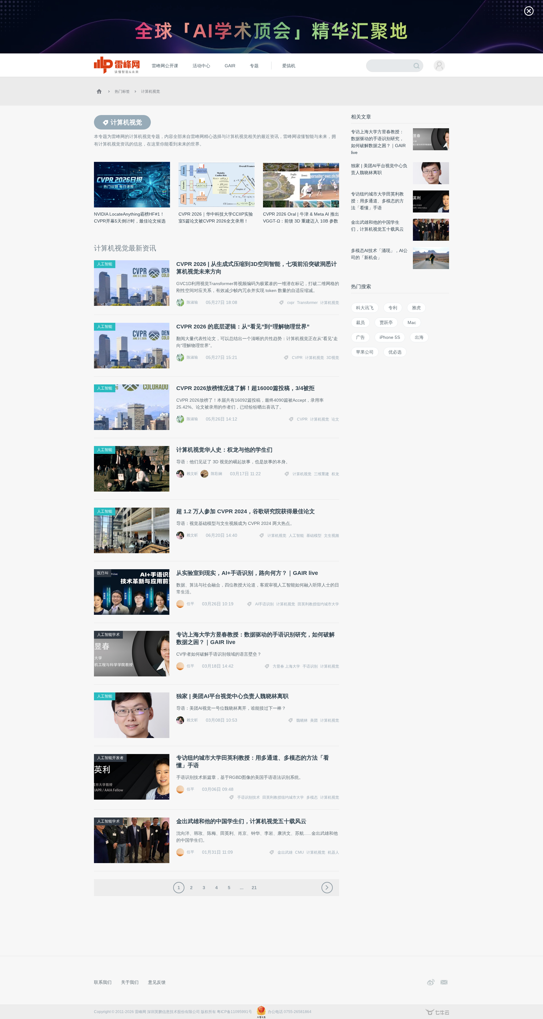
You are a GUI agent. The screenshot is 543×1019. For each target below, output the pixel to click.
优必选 (395, 352)
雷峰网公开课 (165, 65)
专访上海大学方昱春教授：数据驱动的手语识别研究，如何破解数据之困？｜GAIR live (255, 638)
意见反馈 (157, 982)
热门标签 (122, 91)
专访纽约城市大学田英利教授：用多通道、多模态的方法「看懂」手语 (252, 761)
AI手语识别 (264, 604)
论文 (335, 419)
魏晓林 (302, 720)
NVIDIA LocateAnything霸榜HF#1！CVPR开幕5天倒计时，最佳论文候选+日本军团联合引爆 (130, 218)
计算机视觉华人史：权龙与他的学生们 (224, 450)
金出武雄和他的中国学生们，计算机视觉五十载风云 (241, 821)
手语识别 (310, 666)
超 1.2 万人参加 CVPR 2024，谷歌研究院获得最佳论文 (245, 511)
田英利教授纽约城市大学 (318, 604)
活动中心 (201, 65)
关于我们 (130, 982)
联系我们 (103, 982)
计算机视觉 (150, 91)
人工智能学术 (108, 634)
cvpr (290, 302)
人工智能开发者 (110, 758)
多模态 (312, 797)
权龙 (335, 474)
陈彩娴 (216, 473)
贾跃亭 (386, 322)
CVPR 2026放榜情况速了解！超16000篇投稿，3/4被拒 (245, 388)
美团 (314, 720)
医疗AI (102, 573)
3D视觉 (332, 357)
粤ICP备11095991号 (234, 1012)
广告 (360, 337)
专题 (254, 65)
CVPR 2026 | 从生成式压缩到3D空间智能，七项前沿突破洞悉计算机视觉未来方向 (256, 268)
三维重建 (321, 474)
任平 (190, 604)
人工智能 (104, 264)
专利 (392, 307)
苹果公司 (365, 352)
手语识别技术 (248, 797)
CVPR (297, 357)
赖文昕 (192, 473)
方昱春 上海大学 (286, 666)
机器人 (333, 852)
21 (254, 887)
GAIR (230, 65)
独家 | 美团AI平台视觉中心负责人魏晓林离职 (232, 696)
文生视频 (331, 535)
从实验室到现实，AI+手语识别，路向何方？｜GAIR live (247, 573)
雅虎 (416, 307)
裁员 (360, 322)
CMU (299, 852)
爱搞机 (288, 65)
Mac (412, 322)
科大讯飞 (365, 307)
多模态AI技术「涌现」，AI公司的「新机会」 (379, 254)
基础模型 (313, 535)
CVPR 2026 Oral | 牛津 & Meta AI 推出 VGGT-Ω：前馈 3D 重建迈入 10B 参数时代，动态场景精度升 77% (301, 218)
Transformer (307, 302)
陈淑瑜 (192, 302)
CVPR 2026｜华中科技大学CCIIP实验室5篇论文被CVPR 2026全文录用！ (215, 217)
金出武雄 (285, 852)
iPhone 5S (390, 337)
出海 (419, 337)
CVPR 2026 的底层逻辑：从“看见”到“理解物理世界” (243, 326)
